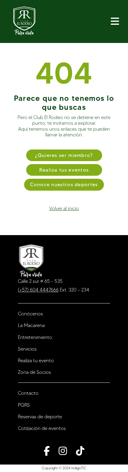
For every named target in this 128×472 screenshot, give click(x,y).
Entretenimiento (35, 337)
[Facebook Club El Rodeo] (47, 451)
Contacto (28, 393)
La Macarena (31, 325)
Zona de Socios (34, 372)
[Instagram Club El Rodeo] (63, 451)
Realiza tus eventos (64, 170)
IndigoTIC (78, 468)
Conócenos (30, 314)
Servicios (27, 349)
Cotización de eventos (42, 428)
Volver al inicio (64, 208)
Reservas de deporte (40, 416)
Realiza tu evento (36, 360)
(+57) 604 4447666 (38, 290)
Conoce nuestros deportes (64, 184)
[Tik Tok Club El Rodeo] (80, 451)
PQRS (24, 405)
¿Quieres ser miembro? (64, 155)
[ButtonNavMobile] (115, 21)
